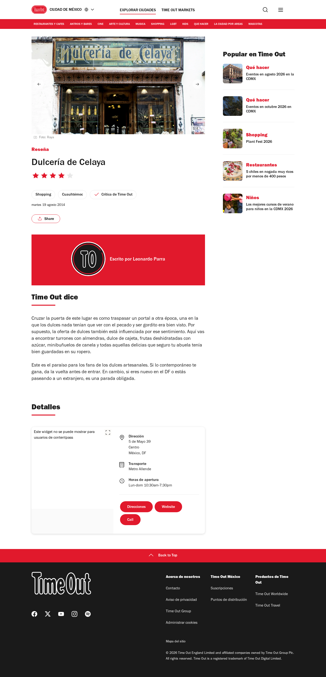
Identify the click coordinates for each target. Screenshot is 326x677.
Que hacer (201, 24)
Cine (100, 24)
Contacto (173, 589)
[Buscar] (265, 10)
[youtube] (61, 614)
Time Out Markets (178, 10)
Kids (185, 24)
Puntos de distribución (229, 600)
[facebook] (34, 614)
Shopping (157, 24)
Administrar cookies (181, 623)
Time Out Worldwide (271, 594)
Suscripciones (222, 589)
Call (130, 520)
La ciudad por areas (228, 24)
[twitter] (48, 614)
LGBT (173, 24)
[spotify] (88, 614)
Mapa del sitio (175, 642)
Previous (39, 84)
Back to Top (167, 556)
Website (168, 507)
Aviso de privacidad (181, 600)
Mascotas (255, 24)
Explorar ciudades (138, 10)
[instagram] (74, 614)
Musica (140, 24)
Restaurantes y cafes (49, 24)
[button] (107, 432)
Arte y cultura (119, 24)
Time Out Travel (267, 606)
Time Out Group (178, 611)
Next (197, 84)
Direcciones (136, 507)
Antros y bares (81, 24)
